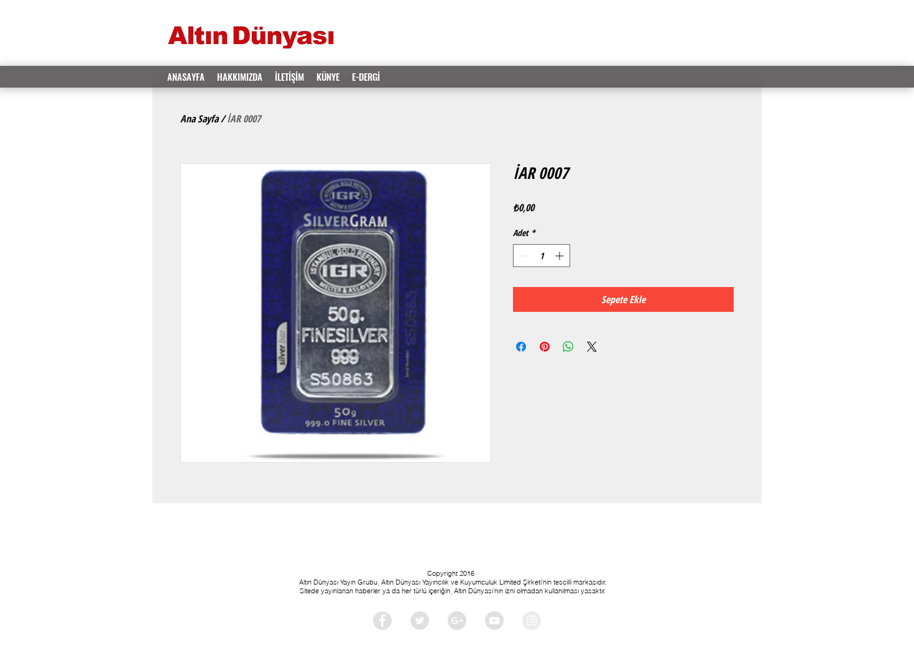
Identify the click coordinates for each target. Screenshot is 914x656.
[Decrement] (522, 255)
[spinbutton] (541, 255)
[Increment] (560, 255)
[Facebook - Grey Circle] (382, 620)
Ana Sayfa (199, 118)
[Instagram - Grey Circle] (531, 620)
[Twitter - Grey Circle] (419, 620)
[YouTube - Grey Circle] (494, 620)
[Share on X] (591, 346)
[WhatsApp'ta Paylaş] (568, 346)
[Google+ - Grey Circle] (457, 620)
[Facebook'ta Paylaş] (521, 346)
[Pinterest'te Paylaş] (544, 346)
